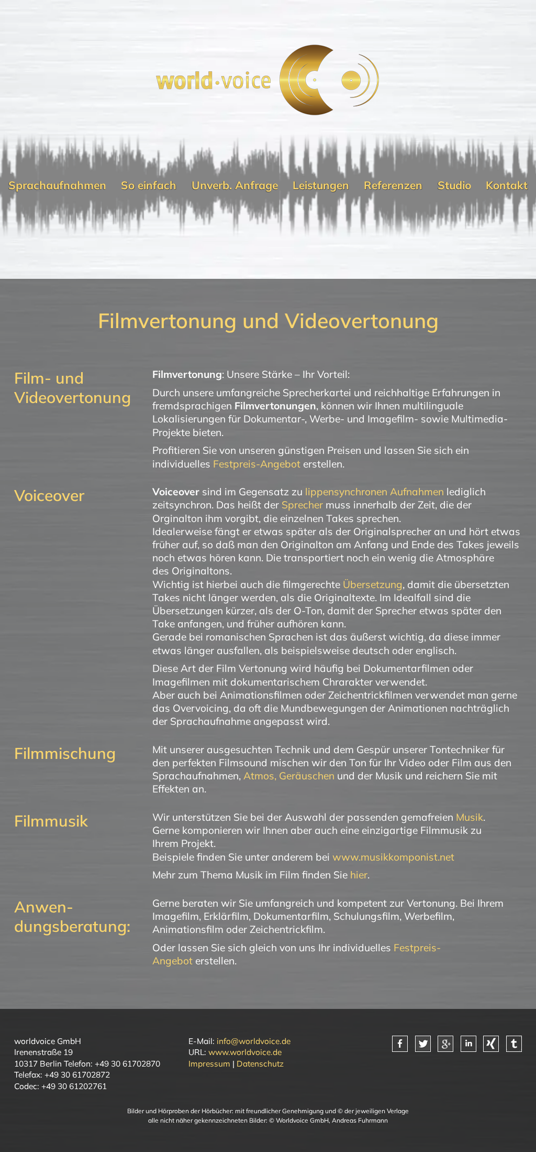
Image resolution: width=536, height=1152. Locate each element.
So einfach (148, 185)
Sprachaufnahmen (57, 185)
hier (358, 874)
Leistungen (321, 185)
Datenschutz (260, 1063)
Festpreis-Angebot (256, 464)
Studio (454, 185)
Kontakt (507, 185)
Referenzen (393, 185)
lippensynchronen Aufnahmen (374, 491)
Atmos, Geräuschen (288, 775)
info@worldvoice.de (254, 1041)
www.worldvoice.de (245, 1052)
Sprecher (302, 504)
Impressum (209, 1063)
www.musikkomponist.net (393, 857)
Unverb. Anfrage (235, 185)
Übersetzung (373, 584)
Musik (469, 817)
